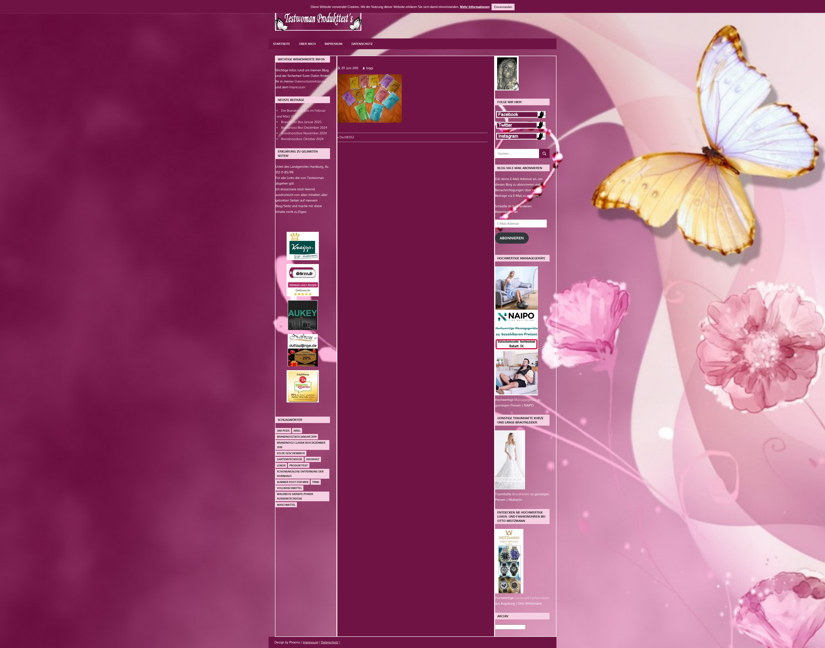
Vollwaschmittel (289, 488)
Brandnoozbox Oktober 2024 (302, 139)
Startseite (281, 44)
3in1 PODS (283, 430)
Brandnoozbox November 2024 (304, 133)
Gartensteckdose (289, 459)
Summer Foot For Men (292, 482)
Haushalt (312, 459)
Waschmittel (286, 504)
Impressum (333, 44)
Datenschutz (362, 44)
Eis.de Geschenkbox (291, 453)
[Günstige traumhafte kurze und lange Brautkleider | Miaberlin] (510, 488)
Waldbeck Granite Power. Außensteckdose (295, 496)
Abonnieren (512, 238)
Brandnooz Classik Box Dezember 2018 (301, 445)
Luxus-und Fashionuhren (532, 598)
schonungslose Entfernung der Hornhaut (300, 474)
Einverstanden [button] (503, 7)
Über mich (307, 44)
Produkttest (298, 465)
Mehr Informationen (475, 7)
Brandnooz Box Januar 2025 (301, 122)
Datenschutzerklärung (310, 81)
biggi (369, 68)
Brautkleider (521, 494)
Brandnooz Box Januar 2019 (296, 436)
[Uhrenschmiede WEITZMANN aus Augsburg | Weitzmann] (509, 592)
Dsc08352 (346, 137)
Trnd (315, 482)
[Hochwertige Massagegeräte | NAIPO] (516, 394)
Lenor (281, 465)
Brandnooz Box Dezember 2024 (304, 127)
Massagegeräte (525, 400)
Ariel (297, 430)
